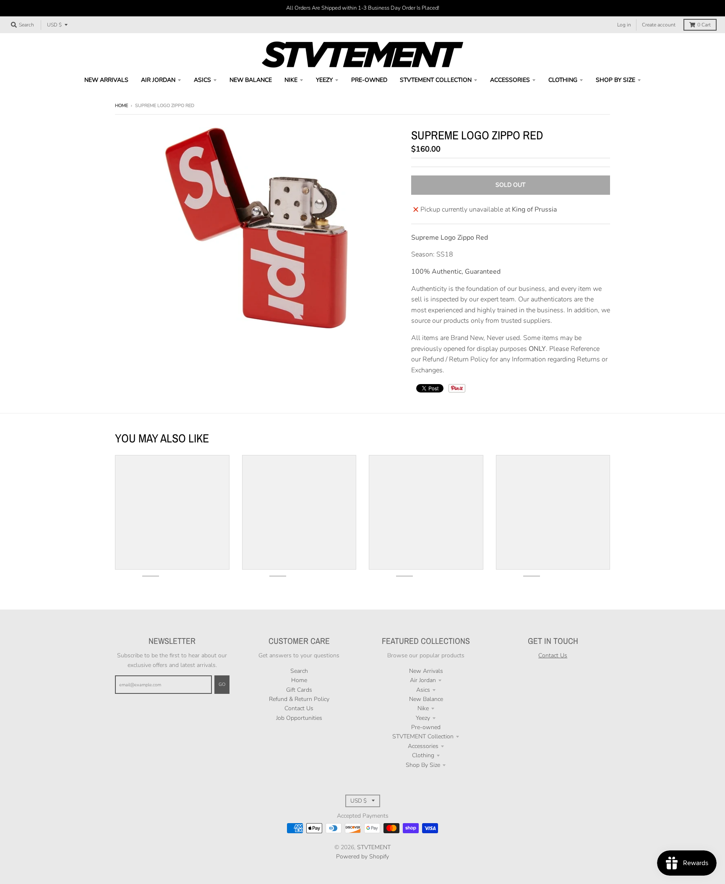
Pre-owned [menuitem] (369, 80)
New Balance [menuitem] (250, 80)
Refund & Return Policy (299, 699)
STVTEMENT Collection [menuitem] (436, 80)
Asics (423, 690)
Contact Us (298, 708)
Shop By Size (423, 765)
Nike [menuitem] (290, 80)
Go (222, 684)
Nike (423, 708)
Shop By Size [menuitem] (615, 80)
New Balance (426, 699)
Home (121, 105)
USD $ (54, 24)
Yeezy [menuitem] (324, 80)
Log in (624, 24)
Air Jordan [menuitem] (158, 80)
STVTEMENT (374, 847)
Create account (658, 24)
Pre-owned (426, 727)
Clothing (423, 755)
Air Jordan (423, 680)
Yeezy (423, 718)
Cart (704, 24)
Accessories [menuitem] (510, 80)
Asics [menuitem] (202, 80)
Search (299, 671)
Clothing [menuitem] (562, 80)
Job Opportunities (299, 718)
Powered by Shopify (362, 856)
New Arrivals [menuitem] (106, 80)
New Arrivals (426, 671)
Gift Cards (299, 690)
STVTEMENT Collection (423, 736)
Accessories (423, 746)
